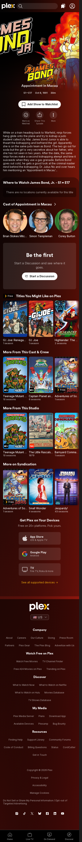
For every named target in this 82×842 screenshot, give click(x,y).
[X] (32, 813)
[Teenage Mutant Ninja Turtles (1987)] (15, 379)
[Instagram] (17, 813)
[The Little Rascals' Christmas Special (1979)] (41, 435)
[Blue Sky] (39, 813)
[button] (72, 6)
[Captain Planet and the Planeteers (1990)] (41, 379)
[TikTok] (24, 813)
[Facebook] (47, 813)
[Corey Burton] (67, 223)
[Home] (8, 6)
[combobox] (40, 6)
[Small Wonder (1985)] (41, 491)
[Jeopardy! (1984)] (67, 491)
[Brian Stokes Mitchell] (15, 223)
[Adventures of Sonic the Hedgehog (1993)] (67, 379)
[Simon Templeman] (41, 223)
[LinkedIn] (55, 813)
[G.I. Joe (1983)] (41, 323)
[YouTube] (62, 813)
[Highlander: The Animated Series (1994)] (67, 323)
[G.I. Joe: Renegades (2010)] (15, 323)
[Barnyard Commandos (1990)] (67, 435)
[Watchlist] (63, 6)
